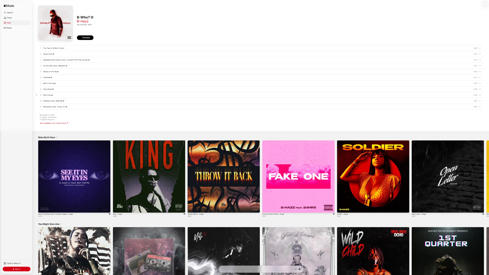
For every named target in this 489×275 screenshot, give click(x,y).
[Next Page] (486, 176)
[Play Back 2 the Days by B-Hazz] (40, 83)
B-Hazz (83, 21)
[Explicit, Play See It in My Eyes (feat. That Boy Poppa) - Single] (41, 209)
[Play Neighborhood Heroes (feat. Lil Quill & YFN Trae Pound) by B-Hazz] (40, 60)
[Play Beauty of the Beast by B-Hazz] (40, 72)
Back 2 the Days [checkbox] (49, 83)
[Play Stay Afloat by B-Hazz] (40, 89)
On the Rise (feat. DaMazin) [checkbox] (54, 66)
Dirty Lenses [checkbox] (48, 95)
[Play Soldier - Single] (340, 209)
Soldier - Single (343, 141)
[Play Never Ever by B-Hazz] (40, 54)
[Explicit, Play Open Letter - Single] (415, 209)
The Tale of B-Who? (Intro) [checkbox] (53, 48)
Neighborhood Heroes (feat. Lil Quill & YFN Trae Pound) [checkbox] (65, 60)
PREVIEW (474, 48)
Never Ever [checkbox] (47, 54)
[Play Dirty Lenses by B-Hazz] (40, 95)
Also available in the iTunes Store (53, 123)
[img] (9, 5)
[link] (47, 137)
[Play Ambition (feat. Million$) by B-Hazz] (40, 101)
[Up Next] (295, 269)
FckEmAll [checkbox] (46, 77)
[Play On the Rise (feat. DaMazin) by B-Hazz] (40, 66)
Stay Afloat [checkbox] (47, 89)
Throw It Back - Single (196, 141)
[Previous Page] (35, 176)
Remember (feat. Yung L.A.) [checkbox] (54, 107)
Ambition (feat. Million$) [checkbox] (52, 101)
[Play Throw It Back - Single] (191, 209)
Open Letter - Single (420, 141)
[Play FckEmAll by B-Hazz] (40, 77)
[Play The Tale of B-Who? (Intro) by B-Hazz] (40, 48)
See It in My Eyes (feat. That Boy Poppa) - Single (57, 141)
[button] (16, 12)
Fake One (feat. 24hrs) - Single (274, 141)
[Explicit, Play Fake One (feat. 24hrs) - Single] (265, 209)
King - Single (118, 141)
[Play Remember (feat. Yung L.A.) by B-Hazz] (40, 107)
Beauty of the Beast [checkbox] (51, 72)
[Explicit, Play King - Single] (116, 209)
